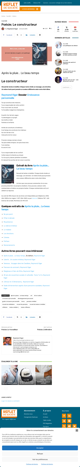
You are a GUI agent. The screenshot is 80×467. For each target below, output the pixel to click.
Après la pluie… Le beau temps (14, 256)
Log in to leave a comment (10, 401)
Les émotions (9, 233)
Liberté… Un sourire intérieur (14, 260)
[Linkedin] (69, 416)
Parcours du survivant (11, 267)
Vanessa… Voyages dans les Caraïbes (17, 263)
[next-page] (6, 388)
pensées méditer (31, 301)
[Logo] (10, 6)
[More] (40, 35)
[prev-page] (2, 388)
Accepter (40, 448)
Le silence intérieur (10, 226)
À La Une (9, 381)
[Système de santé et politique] (43, 375)
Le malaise (7, 230)
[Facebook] (64, 416)
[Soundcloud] (64, 421)
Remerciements (9, 245)
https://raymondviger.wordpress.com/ (23, 340)
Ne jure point (8, 214)
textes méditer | (14, 307)
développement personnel (25, 298)
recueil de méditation (8, 304)
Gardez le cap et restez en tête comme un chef (27, 382)
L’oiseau (6, 237)
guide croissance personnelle (10, 301)
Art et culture (38, 295)
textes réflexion (25, 307)
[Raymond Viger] (3, 28)
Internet (34, 198)
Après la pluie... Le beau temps (19, 295)
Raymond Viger (12, 28)
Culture (14, 16)
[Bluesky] (74, 426)
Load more (66, 87)
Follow (66, 27)
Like (58, 27)
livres (23, 301)
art (31, 295)
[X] (64, 426)
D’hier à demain (9, 218)
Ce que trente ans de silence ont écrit (69, 71)
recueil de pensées (22, 304)
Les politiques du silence (9, 383)
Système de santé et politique (43, 382)
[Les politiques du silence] (9, 375)
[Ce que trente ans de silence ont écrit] (58, 71)
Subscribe (75, 27)
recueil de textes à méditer (37, 304)
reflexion (4, 307)
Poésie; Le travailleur (9, 330)
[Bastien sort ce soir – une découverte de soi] (58, 79)
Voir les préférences (40, 459)
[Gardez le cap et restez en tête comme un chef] (26, 375)
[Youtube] (69, 426)
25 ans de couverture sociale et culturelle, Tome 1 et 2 (23, 275)
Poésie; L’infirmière (44, 330)
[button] (77, 430)
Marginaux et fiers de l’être (13, 271)
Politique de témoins (32, 464)
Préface (6, 241)
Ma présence (8, 222)
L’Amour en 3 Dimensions (13, 282)
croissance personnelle (9, 298)
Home (3, 16)
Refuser (40, 454)
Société (8, 16)
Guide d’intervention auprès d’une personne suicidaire (23, 286)
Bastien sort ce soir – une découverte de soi (70, 80)
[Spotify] (69, 421)
